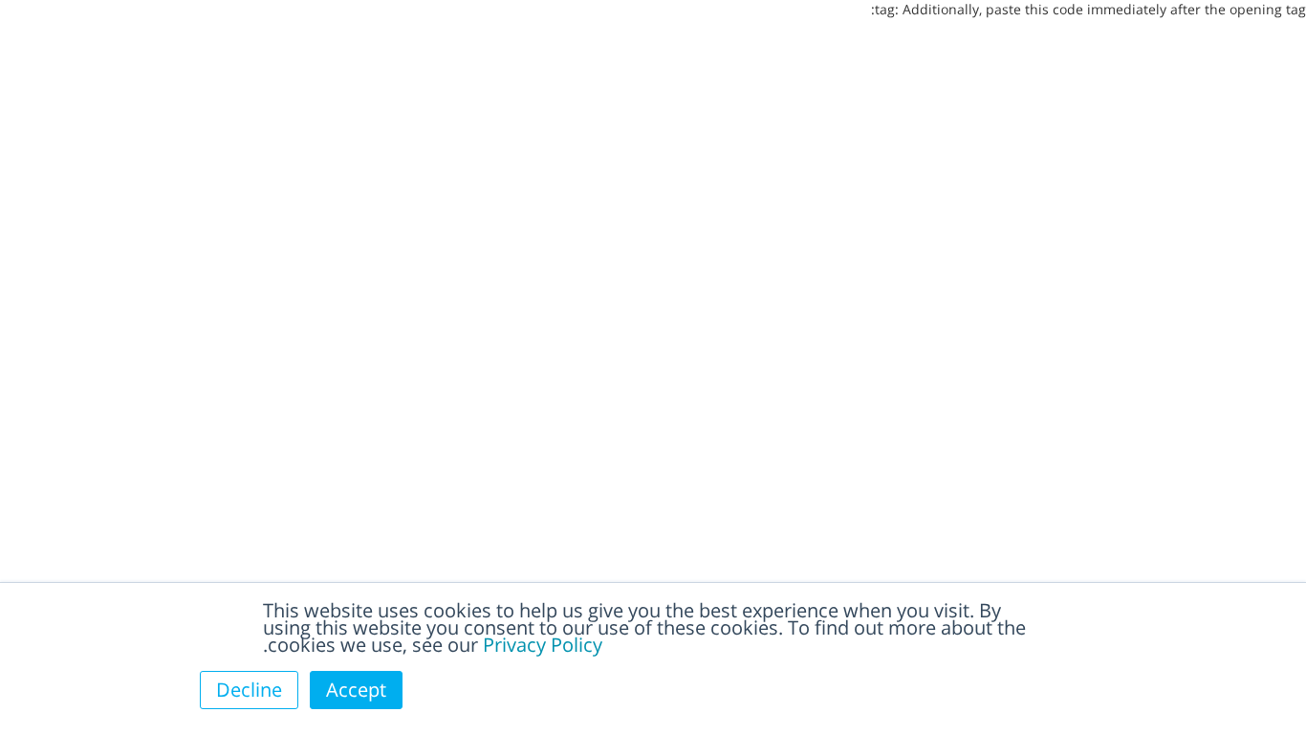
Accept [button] (356, 689)
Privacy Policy (542, 645)
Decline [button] (249, 689)
